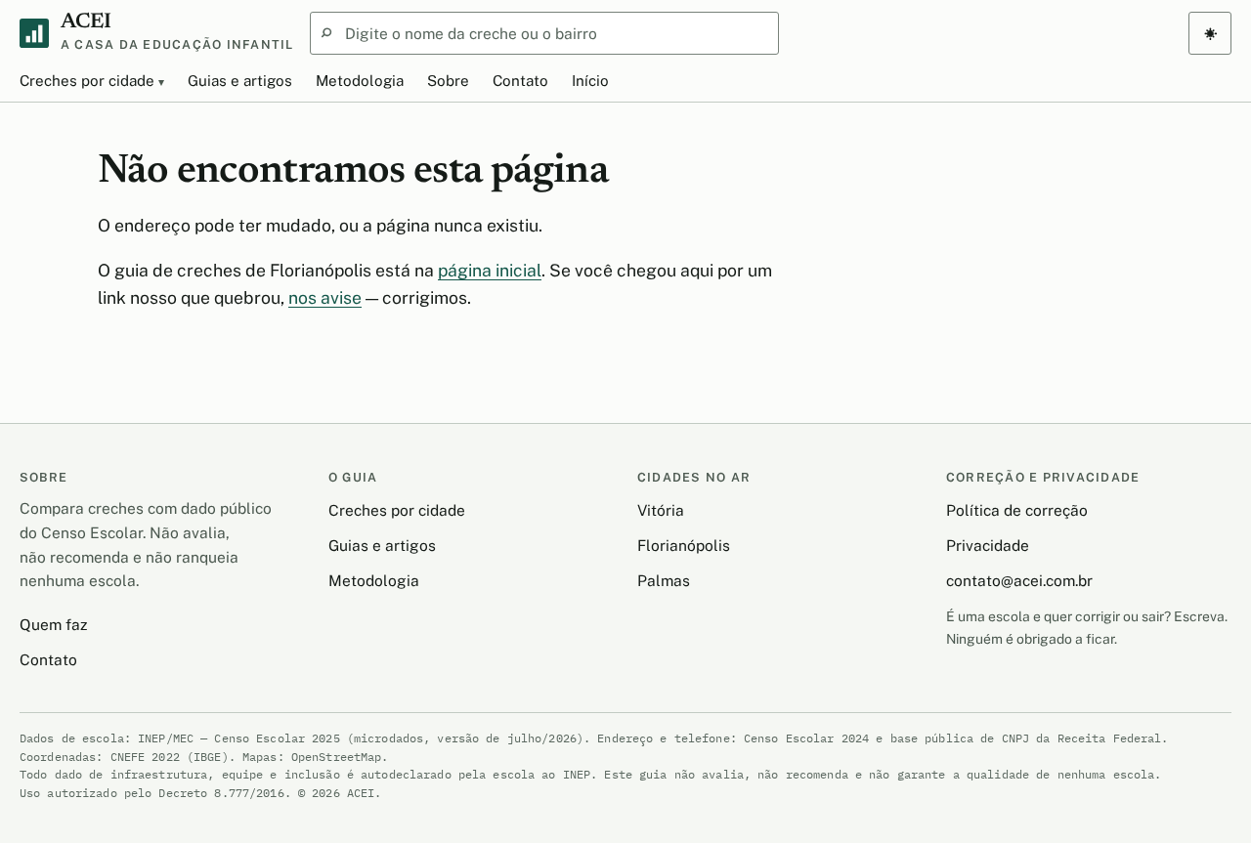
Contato (520, 80)
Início (590, 80)
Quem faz (53, 624)
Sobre (448, 80)
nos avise (325, 297)
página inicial (489, 270)
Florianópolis (683, 545)
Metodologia (360, 80)
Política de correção (1017, 510)
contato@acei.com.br (1019, 580)
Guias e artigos (240, 80)
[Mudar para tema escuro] (1209, 33)
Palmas (663, 580)
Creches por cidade (87, 80)
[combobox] (544, 33)
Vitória (660, 510)
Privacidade (987, 545)
